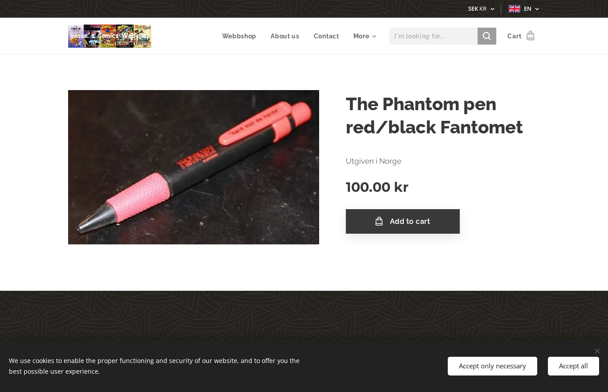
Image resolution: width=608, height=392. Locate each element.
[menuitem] (242, 36)
